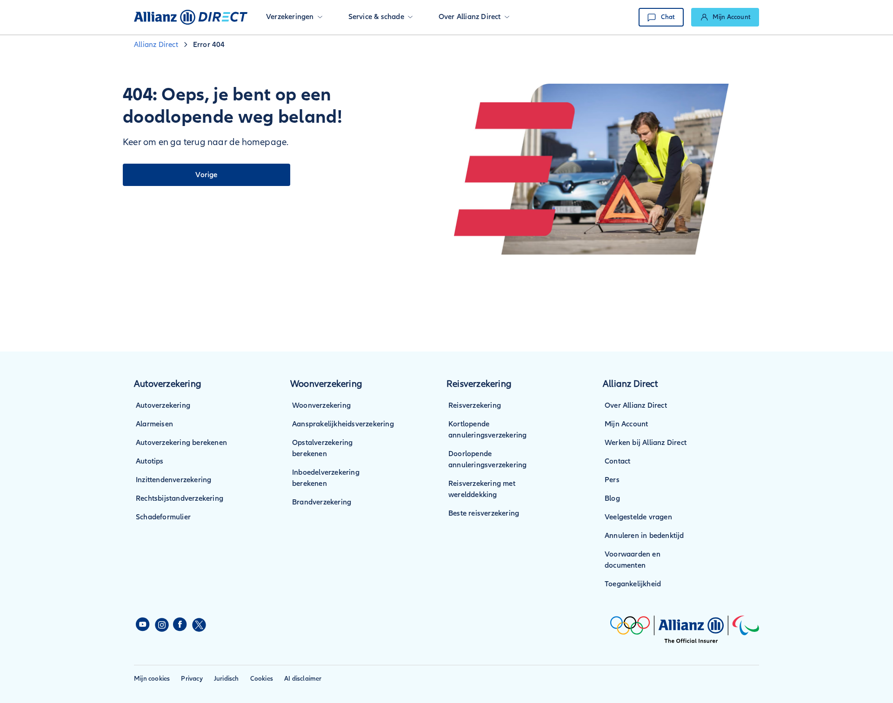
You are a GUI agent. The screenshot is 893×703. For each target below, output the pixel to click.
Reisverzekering (474, 405)
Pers (612, 479)
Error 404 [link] (209, 44)
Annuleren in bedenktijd (644, 535)
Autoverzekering (163, 405)
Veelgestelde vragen (638, 517)
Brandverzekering (321, 502)
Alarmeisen (154, 424)
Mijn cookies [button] (152, 679)
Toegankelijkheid (633, 584)
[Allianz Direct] (190, 17)
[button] (294, 17)
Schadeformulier (163, 517)
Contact (617, 461)
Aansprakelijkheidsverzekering (343, 424)
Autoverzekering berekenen (181, 442)
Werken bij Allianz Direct (645, 442)
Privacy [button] (191, 679)
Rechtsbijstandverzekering (179, 498)
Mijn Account (626, 424)
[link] (725, 17)
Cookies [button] (261, 679)
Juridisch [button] (226, 679)
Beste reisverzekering (483, 513)
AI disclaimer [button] (303, 679)
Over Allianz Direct (636, 405)
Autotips (150, 461)
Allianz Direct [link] (156, 44)
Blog (612, 498)
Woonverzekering (321, 405)
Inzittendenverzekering (173, 479)
